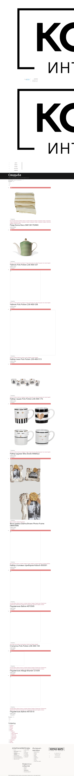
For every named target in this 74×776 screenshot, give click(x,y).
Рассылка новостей (27, 771)
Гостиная (11, 220)
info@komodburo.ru (57, 757)
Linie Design (26, 754)
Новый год (32, 220)
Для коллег (14, 738)
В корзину (13, 219)
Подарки (44, 222)
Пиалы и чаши (24, 357)
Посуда (15, 166)
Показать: (10, 181)
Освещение (12, 739)
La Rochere (26, 756)
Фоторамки (22, 521)
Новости (25, 767)
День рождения (13, 563)
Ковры (11, 741)
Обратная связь (16, 759)
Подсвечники (37, 603)
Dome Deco (26, 752)
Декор (16, 162)
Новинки (16, 170)
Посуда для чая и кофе (33, 263)
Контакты (36, 78)
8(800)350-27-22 (35, 80)
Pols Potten (26, 753)
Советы (25, 768)
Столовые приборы (38, 563)
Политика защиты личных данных (21, 775)
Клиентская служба (37, 761)
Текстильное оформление (18, 757)
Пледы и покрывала (38, 220)
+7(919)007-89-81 (35, 81)
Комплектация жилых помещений (17, 751)
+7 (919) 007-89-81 (57, 755)
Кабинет (20, 220)
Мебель (15, 164)
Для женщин (16, 220)
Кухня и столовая (26, 220)
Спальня (15, 223)
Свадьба (11, 223)
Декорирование (16, 755)
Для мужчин (14, 737)
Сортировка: (10, 180)
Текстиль (16, 168)
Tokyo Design (26, 755)
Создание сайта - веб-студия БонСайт (33, 775)
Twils (25, 751)
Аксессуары (12, 644)
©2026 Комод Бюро (11, 775)
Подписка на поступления (26, 770)
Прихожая (49, 222)
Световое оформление (18, 756)
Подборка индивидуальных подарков (17, 754)
